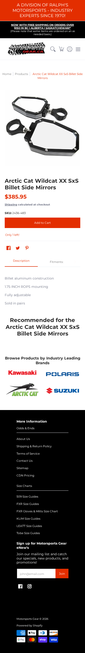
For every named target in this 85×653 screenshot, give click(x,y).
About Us (23, 439)
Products (21, 74)
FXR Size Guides (28, 504)
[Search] (53, 49)
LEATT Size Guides (29, 526)
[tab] (21, 262)
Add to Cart (42, 222)
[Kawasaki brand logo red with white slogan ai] (22, 374)
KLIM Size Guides (28, 518)
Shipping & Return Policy (34, 446)
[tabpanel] (42, 288)
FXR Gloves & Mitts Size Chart (37, 511)
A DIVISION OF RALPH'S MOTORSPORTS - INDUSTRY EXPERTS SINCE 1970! (42, 10)
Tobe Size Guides (28, 533)
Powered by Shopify (29, 625)
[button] (61, 49)
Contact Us (25, 460)
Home (6, 74)
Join (62, 573)
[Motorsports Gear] (27, 49)
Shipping (11, 204)
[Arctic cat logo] (22, 390)
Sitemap (22, 468)
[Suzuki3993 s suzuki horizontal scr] (62, 390)
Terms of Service (28, 453)
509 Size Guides (27, 496)
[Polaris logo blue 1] (62, 374)
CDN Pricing (25, 475)
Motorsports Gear (28, 618)
